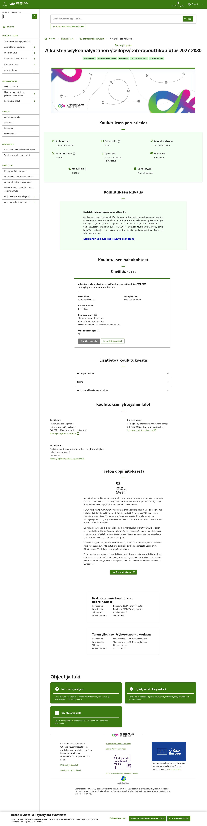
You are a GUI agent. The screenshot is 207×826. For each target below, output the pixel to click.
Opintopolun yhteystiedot (70, 770)
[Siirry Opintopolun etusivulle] (18, 4)
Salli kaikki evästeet (178, 818)
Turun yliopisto (123, 45)
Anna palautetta (174, 769)
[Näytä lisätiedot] (118, 141)
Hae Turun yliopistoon (123, 572)
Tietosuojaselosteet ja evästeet (118, 744)
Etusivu (10, 26)
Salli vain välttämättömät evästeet (147, 818)
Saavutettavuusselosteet (116, 749)
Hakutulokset (67, 38)
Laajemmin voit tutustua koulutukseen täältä (109, 238)
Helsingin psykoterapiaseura (68, 433)
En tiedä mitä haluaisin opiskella (68, 26)
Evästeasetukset (118, 818)
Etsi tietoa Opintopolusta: (11, 12)
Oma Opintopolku (177, 6)
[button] (196, 4)
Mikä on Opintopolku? (69, 765)
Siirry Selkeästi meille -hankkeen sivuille (122, 773)
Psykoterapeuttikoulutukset (91, 38)
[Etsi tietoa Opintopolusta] (34, 16)
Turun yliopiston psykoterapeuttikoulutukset (68, 458)
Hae (189, 19)
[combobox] (116, 19)
